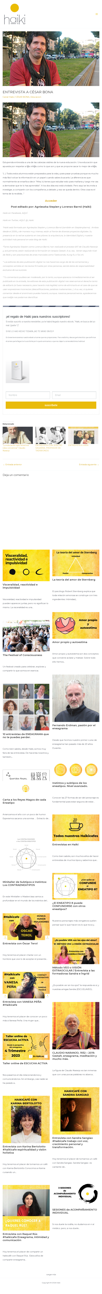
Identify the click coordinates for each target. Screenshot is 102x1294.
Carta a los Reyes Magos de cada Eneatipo (24, 801)
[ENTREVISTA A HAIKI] (83, 435)
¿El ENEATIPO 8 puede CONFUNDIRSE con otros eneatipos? (68, 906)
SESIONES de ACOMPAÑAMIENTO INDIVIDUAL (74, 1211)
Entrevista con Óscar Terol (20, 943)
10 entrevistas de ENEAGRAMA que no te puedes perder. (26, 736)
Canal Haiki (8, 97)
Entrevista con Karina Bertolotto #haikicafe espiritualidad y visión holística (24, 1149)
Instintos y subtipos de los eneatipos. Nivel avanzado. (70, 784)
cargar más (51, 1274)
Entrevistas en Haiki (65, 844)
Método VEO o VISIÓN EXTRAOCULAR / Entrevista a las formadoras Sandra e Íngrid (73, 970)
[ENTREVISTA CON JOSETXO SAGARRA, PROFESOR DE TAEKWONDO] (50, 435)
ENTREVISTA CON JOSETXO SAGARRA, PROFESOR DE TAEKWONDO (48, 448)
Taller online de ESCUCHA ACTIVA (25, 1063)
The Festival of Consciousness (22, 655)
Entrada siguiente (89, 464)
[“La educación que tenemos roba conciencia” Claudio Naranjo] (18, 435)
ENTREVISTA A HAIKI (78, 445)
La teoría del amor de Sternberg (73, 579)
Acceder (51, 200)
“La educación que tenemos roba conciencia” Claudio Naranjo (16, 448)
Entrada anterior (12, 464)
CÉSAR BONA (23, 97)
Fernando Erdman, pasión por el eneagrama (73, 727)
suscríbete (51, 405)
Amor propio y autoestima (69, 642)
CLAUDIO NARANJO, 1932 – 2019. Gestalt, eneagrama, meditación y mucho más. (74, 1055)
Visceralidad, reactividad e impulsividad (20, 586)
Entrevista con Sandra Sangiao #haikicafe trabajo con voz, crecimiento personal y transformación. (72, 1142)
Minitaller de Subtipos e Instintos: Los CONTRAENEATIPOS (25, 883)
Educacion (36, 97)
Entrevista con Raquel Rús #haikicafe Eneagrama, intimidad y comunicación (26, 1237)
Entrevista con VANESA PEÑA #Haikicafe (22, 1003)
